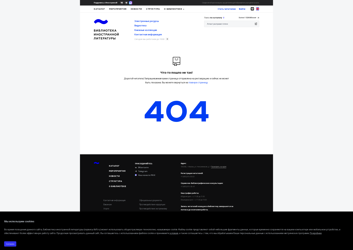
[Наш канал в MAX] (130, 2)
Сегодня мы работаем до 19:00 (149, 39)
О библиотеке (173, 9)
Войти (242, 9)
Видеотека (140, 25)
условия (174, 233)
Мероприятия (118, 9)
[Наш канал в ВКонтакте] (121, 2)
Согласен (10, 244)
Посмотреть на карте (218, 167)
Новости (136, 9)
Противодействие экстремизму (153, 208)
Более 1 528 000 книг (247, 17)
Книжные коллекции (145, 30)
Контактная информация (148, 34)
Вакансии (107, 204)
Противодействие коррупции (152, 204)
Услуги (106, 208)
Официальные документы (150, 200)
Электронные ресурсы (146, 21)
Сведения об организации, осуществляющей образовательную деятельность (230, 3)
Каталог (99, 9)
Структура (153, 9)
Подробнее (316, 233)
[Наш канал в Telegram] (126, 2)
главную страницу (198, 82)
